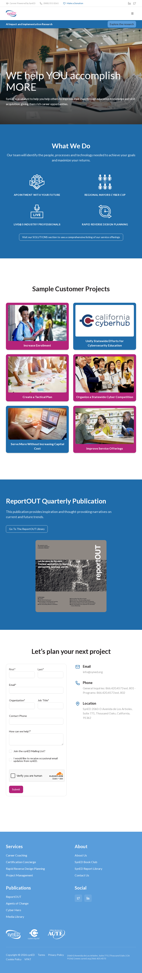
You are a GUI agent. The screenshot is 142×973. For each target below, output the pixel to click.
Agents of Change (17, 903)
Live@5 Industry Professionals (37, 224)
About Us (81, 855)
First (12, 669)
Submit (16, 789)
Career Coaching (16, 855)
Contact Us (82, 875)
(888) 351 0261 (51, 3)
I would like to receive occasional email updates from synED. (35, 759)
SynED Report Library (88, 868)
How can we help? (20, 731)
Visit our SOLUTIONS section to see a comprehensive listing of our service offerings (71, 237)
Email (12, 684)
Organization (17, 700)
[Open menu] (132, 13)
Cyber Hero (13, 910)
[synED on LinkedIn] (129, 3)
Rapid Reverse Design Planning (25, 868)
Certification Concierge (21, 862)
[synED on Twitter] (134, 3)
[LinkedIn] (88, 898)
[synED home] (11, 13)
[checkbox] (10, 751)
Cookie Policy (13, 959)
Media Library (15, 916)
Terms (41, 954)
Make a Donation (75, 3)
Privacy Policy (56, 954)
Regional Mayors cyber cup (105, 194)
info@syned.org (93, 672)
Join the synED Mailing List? (29, 751)
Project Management (19, 875)
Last (41, 669)
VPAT (27, 959)
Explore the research (122, 24)
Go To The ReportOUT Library (27, 528)
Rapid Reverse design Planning (105, 224)
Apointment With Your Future (37, 194)
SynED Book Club (86, 862)
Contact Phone (18, 715)
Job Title (43, 700)
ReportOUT (13, 896)
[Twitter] (78, 898)
